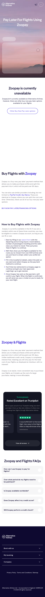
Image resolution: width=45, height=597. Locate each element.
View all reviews (21, 443)
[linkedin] (41, 537)
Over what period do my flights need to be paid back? (20, 481)
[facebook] (24, 537)
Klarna (27, 195)
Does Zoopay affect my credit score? (19, 500)
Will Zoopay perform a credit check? (18, 510)
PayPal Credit (15, 195)
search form (26, 240)
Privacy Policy (11, 573)
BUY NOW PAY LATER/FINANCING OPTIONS (19, 208)
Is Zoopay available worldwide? (16, 491)
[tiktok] (33, 537)
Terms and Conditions (24, 573)
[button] (41, 4)
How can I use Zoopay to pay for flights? (17, 470)
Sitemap (35, 573)
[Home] (8, 4)
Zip (22, 195)
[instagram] (37, 537)
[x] (28, 537)
